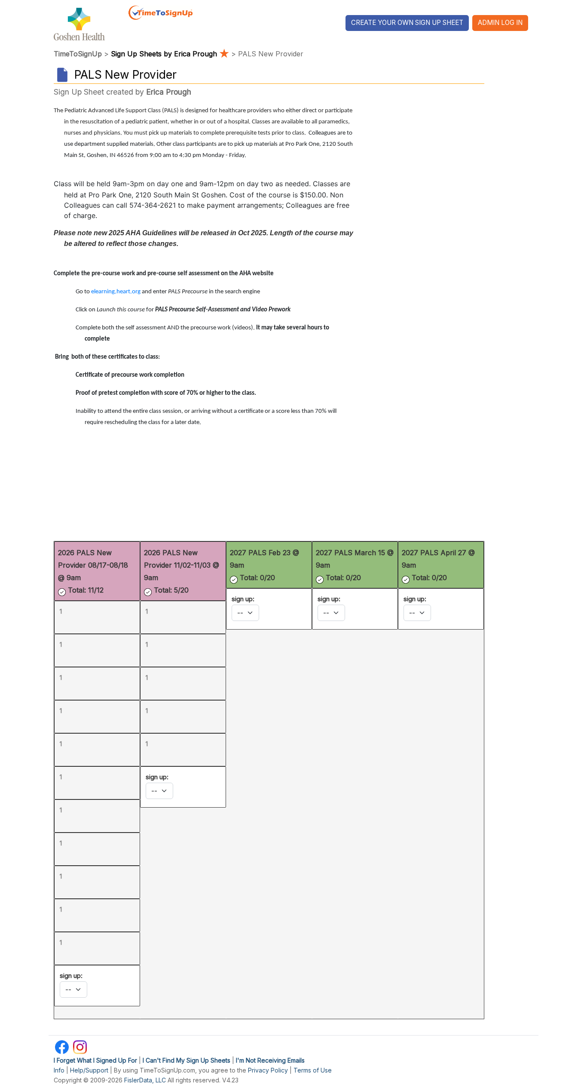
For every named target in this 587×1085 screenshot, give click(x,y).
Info (59, 1070)
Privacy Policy (268, 1070)
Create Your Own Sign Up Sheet (407, 22)
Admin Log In (500, 22)
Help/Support (89, 1070)
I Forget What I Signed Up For (95, 1060)
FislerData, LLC (145, 1080)
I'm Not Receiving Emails (270, 1060)
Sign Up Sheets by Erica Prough (170, 53)
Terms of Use (313, 1070)
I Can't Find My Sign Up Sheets (186, 1060)
